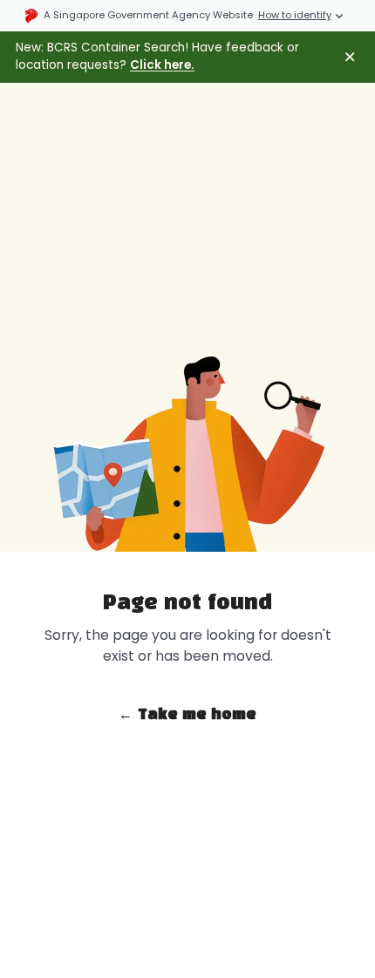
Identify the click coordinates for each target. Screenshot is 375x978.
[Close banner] (350, 57)
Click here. (162, 65)
